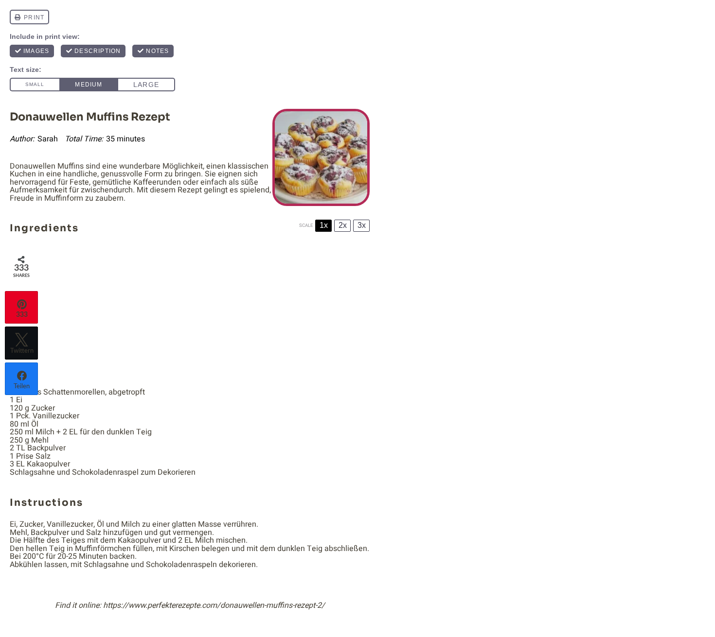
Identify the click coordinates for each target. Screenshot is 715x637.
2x (343, 225)
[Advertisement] (190, 312)
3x (362, 225)
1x (324, 225)
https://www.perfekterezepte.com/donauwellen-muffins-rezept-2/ (214, 605)
